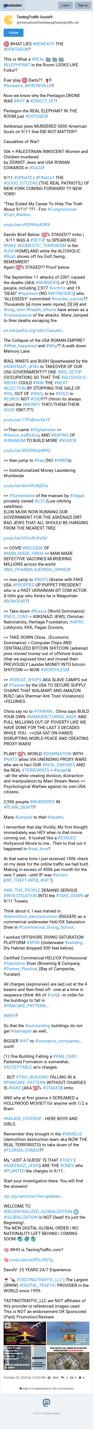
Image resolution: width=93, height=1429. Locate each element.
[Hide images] (8, 1325)
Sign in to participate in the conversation (48, 1388)
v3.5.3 (37, 1413)
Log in (65, 5)
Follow (13, 33)
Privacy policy (51, 1413)
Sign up (83, 5)
